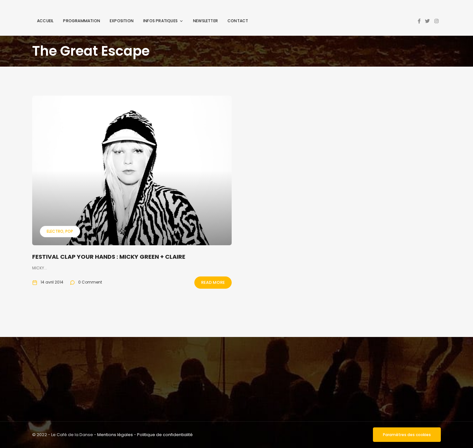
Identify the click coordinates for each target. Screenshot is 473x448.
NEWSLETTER (205, 20)
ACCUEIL (45, 20)
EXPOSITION (122, 20)
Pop (69, 231)
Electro (55, 231)
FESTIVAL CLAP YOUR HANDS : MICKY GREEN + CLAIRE (108, 257)
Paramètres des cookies (407, 434)
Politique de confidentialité (165, 435)
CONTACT (237, 20)
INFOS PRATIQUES (160, 20)
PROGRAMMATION (81, 20)
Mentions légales (115, 435)
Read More (213, 282)
